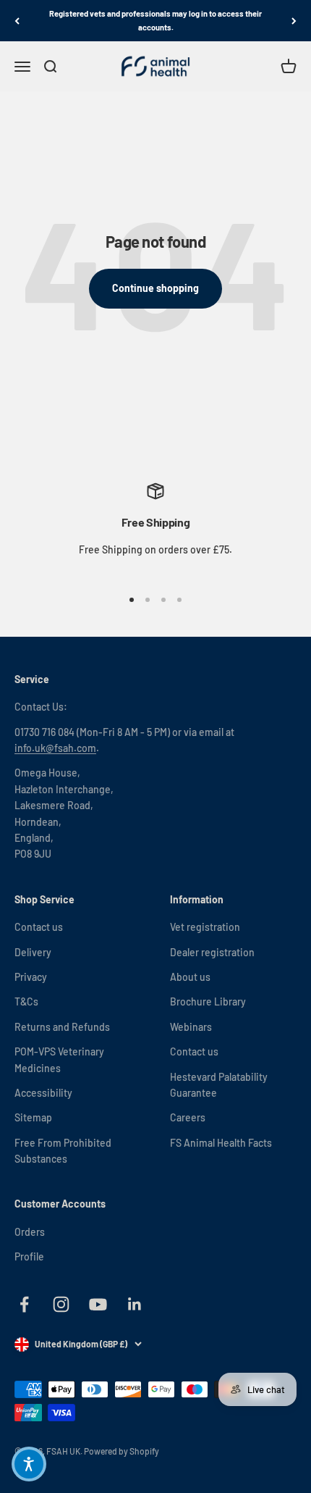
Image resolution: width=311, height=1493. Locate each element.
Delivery (32, 952)
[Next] (294, 20)
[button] (29, 1464)
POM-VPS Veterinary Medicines (59, 1059)
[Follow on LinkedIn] (135, 1304)
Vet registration (205, 927)
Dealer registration (212, 952)
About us (190, 977)
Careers (187, 1117)
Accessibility (43, 1093)
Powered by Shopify (121, 1451)
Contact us (38, 927)
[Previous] (17, 20)
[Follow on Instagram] (61, 1304)
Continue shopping (155, 288)
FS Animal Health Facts (221, 1143)
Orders (29, 1232)
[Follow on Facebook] (24, 1304)
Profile (29, 1256)
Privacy (30, 977)
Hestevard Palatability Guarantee (219, 1085)
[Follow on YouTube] (98, 1304)
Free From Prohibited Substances (62, 1151)
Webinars (191, 1027)
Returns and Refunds (62, 1027)
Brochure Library (208, 1001)
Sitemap (33, 1117)
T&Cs (26, 1001)
